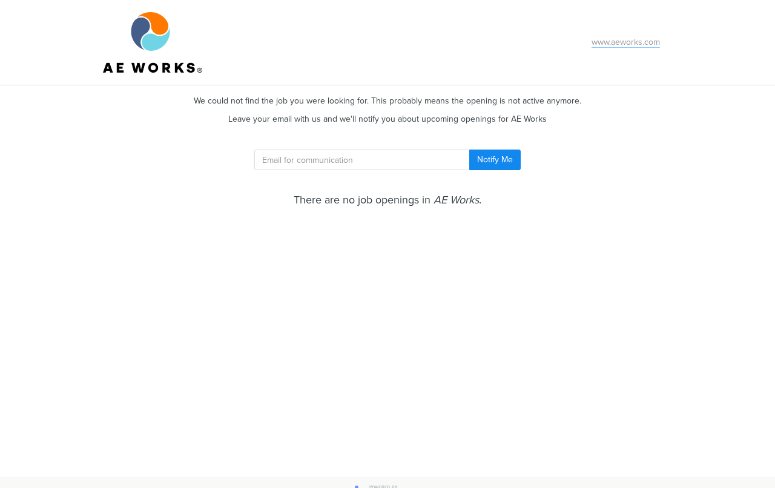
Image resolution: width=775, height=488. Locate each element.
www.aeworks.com (626, 42)
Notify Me (495, 159)
